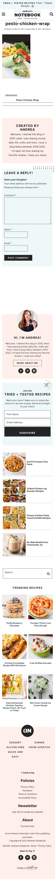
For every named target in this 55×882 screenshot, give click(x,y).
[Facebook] (20, 370)
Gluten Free (15, 747)
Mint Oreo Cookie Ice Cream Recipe (40, 704)
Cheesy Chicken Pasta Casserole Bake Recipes (39, 516)
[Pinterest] (27, 370)
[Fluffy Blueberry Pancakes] (14, 618)
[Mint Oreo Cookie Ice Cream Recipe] (40, 697)
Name (8, 229)
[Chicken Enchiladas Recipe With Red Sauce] (14, 657)
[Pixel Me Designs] (32, 868)
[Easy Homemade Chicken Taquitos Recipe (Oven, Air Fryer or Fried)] (14, 697)
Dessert (15, 742)
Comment (10, 195)
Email (8, 243)
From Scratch (39, 747)
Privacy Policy (27, 787)
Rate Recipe (47, 29)
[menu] (3, 14)
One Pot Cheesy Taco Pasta (37, 462)
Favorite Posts (27, 826)
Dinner (40, 742)
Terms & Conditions (27, 794)
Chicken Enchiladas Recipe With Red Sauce (14, 664)
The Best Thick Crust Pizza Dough (40, 624)
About (34, 846)
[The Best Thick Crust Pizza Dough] (40, 618)
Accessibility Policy (27, 797)
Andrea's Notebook (27, 14)
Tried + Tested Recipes (27, 4)
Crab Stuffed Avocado (40, 663)
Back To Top (26, 851)
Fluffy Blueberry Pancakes (14, 624)
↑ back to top (27, 772)
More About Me (27, 363)
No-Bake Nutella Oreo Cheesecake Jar (37, 543)
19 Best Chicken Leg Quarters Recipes (37, 489)
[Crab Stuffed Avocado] (40, 657)
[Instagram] (34, 370)
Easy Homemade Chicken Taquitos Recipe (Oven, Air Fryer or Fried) (14, 706)
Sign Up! (16, 812)
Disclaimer (27, 790)
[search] (51, 14)
